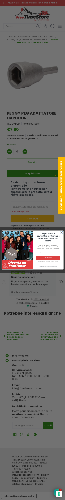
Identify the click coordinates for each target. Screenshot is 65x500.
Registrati (48, 258)
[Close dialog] (61, 232)
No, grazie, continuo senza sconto (48, 266)
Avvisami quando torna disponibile (61, 185)
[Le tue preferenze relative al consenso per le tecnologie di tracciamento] (59, 494)
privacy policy (54, 261)
